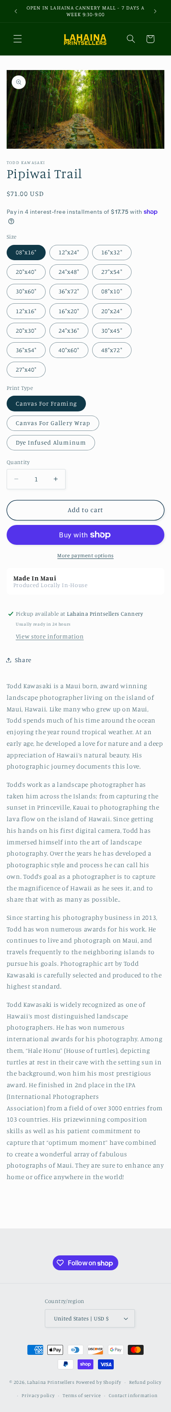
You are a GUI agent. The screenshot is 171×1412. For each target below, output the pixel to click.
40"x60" (69, 349)
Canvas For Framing (46, 403)
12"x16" (26, 310)
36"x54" (26, 349)
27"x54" (111, 271)
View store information (50, 636)
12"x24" (69, 252)
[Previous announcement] (16, 11)
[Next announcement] (155, 11)
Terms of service (82, 1395)
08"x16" (26, 252)
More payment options (85, 555)
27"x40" (26, 369)
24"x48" (69, 271)
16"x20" (69, 310)
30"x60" (26, 291)
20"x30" (26, 330)
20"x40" (26, 271)
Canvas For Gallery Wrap (53, 422)
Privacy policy (38, 1395)
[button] (17, 38)
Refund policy (145, 1382)
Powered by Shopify (98, 1382)
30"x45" (111, 330)
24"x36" (69, 330)
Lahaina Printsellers (51, 1382)
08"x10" (111, 291)
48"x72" (111, 349)
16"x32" (111, 252)
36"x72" (69, 291)
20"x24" (111, 310)
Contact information (133, 1395)
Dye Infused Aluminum (51, 442)
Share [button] (23, 659)
